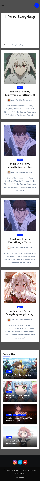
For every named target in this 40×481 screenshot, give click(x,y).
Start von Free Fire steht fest (19, 375)
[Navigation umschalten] (2, 5)
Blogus (30, 470)
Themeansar (20, 473)
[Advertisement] (20, 30)
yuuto (13, 100)
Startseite (7, 45)
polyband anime (19, 415)
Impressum (20, 477)
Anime (20, 87)
